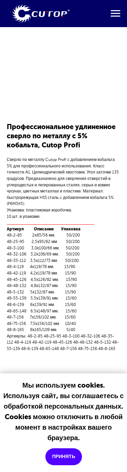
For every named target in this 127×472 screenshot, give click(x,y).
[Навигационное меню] (115, 13)
